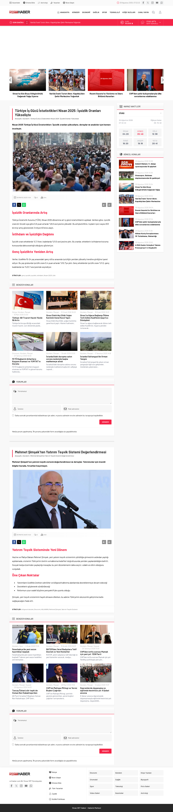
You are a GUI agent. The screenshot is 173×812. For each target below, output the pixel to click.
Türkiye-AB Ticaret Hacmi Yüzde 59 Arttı (27, 319)
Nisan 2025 (48, 275)
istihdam (40, 275)
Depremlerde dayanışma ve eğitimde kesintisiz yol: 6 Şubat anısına (94, 690)
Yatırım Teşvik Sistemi (69, 609)
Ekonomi (15, 353)
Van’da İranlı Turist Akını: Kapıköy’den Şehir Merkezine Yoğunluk (55, 22)
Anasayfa (18, 119)
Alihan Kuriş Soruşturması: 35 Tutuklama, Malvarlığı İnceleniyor (147, 236)
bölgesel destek (27, 609)
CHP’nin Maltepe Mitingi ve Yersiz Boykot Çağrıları (61, 689)
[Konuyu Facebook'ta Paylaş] (14, 205)
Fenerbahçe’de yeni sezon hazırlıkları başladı (24, 650)
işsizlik (33, 275)
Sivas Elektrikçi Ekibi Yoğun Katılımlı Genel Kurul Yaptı (59, 316)
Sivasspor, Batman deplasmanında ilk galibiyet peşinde (147, 178)
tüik (54, 275)
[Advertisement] (86, 46)
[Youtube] (157, 3)
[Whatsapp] (162, 3)
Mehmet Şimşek (55, 609)
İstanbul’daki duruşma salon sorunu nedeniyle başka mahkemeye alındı (59, 359)
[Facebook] (143, 3)
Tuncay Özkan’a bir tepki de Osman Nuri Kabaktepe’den (25, 691)
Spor (21, 646)
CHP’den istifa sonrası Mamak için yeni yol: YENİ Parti (94, 652)
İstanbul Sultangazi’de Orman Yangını (93, 357)
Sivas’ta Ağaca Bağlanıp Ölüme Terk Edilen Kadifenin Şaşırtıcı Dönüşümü (94, 317)
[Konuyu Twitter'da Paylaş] (19, 205)
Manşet (27, 312)
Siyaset (96, 646)
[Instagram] (152, 3)
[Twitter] (148, 3)
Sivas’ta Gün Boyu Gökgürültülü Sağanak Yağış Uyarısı (28, 94)
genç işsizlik (25, 275)
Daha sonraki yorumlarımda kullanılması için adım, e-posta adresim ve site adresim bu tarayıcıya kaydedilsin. (59, 415)
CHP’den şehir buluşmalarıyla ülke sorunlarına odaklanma (145, 94)
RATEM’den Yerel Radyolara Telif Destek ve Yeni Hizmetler (61, 650)
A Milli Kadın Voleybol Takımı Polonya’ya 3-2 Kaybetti (147, 246)
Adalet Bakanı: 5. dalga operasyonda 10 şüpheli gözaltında (145, 166)
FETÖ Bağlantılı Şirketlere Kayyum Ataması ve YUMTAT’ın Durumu (26, 361)
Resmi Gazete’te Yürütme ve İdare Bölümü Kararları (106, 94)
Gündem (26, 119)
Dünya (14, 312)
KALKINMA (45, 609)
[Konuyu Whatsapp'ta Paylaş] (24, 205)
